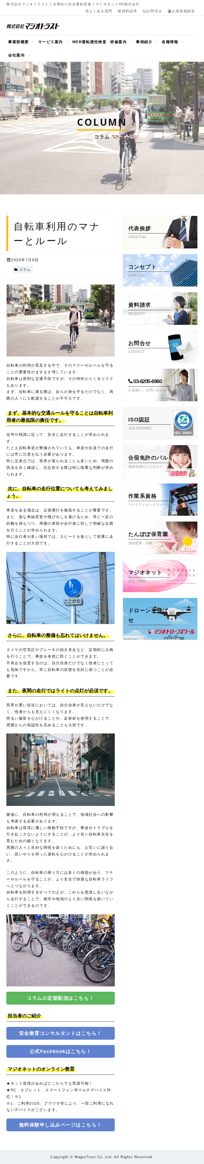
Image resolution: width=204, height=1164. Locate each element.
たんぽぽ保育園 (148, 538)
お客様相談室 (183, 11)
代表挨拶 (139, 232)
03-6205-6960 (147, 385)
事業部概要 (19, 42)
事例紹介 (145, 42)
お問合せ (154, 11)
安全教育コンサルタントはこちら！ (60, 1033)
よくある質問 (100, 11)
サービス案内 (51, 42)
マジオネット (145, 576)
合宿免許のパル (148, 461)
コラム (25, 270)
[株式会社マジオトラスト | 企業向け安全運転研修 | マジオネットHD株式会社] (32, 26)
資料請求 (129, 11)
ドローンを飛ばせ (148, 619)
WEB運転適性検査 (89, 42)
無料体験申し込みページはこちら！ (60, 1125)
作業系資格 (149, 500)
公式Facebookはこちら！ (61, 1051)
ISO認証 (139, 423)
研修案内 (119, 42)
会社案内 (17, 55)
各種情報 (171, 42)
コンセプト (142, 270)
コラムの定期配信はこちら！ (60, 998)
